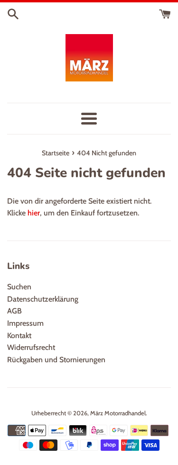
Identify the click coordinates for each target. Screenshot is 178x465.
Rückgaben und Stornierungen (56, 359)
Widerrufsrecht (31, 347)
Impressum (25, 323)
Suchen (19, 286)
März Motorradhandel (118, 413)
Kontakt (19, 335)
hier (34, 212)
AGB (14, 310)
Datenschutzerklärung (42, 299)
